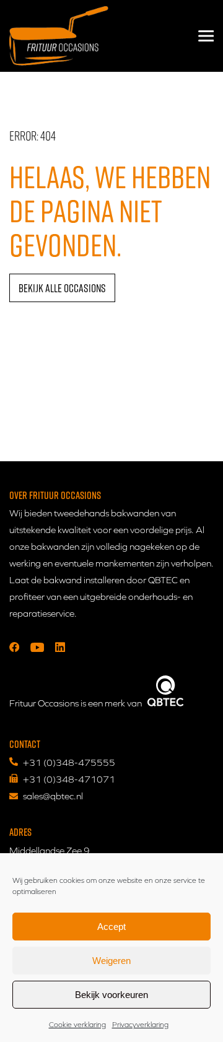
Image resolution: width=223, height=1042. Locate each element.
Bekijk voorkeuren (111, 994)
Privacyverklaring (140, 1024)
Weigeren (111, 960)
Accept (111, 926)
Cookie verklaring (77, 1024)
